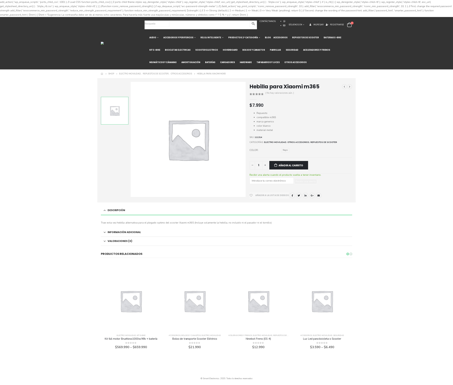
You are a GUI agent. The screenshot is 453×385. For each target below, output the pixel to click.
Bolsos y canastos (191, 335)
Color (254, 150)
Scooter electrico (206, 50)
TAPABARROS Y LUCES (268, 62)
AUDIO (152, 37)
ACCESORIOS (280, 37)
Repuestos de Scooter (323, 142)
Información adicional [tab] (124, 232)
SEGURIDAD (292, 50)
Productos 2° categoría (243, 37)
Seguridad (338, 335)
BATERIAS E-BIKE (332, 37)
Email (319, 195)
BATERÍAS (210, 62)
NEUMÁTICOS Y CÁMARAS (163, 62)
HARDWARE (246, 62)
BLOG (268, 37)
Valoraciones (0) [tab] (120, 241)
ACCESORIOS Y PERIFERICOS (178, 37)
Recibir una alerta (306, 181)
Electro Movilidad (275, 142)
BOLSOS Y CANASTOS (253, 50)
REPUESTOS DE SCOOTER (305, 37)
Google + (312, 195)
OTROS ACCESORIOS (295, 62)
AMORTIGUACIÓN (190, 62)
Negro (285, 150)
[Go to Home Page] (102, 74)
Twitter (299, 195)
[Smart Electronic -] (111, 43)
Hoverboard (230, 50)
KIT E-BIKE (154, 50)
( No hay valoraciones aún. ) (279, 93)
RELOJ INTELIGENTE (210, 37)
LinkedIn (305, 195)
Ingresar (318, 24)
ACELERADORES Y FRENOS (316, 50)
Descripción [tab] (116, 210)
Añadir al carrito (291, 165)
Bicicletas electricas (177, 50)
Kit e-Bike (141, 335)
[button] (347, 254)
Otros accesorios (298, 142)
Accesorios (174, 335)
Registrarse (337, 24)
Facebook (292, 195)
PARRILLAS (275, 50)
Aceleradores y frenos (240, 335)
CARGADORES (227, 62)
